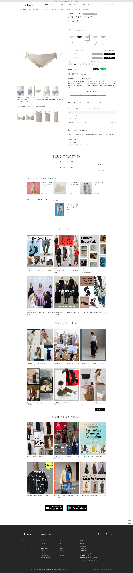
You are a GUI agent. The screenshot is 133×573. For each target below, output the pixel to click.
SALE (70, 4)
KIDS (56, 4)
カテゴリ (84, 4)
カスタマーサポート (84, 550)
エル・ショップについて (85, 553)
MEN (52, 4)
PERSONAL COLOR (45, 555)
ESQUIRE (62, 553)
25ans (61, 548)
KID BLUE (100, 164)
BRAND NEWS (44, 548)
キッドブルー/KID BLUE (34, 9)
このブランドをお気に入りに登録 (90, 13)
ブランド (78, 4)
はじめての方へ (83, 546)
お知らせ (82, 543)
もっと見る (99, 409)
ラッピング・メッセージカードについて (78, 62)
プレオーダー (25, 550)
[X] (102, 534)
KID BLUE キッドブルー (74, 13)
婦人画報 (62, 555)
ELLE (92, 4)
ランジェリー (44, 9)
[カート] (112, 4)
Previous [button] (21, 53)
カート (50, 534)
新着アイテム (25, 543)
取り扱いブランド (26, 546)
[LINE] (107, 534)
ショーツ (61, 9)
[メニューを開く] (20, 4)
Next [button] (60, 53)
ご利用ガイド (83, 548)
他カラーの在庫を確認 (109, 50)
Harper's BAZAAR (64, 546)
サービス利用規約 (31, 569)
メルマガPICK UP (45, 553)
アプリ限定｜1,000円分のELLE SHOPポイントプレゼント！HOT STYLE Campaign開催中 (69, 1)
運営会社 (24, 569)
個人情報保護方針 (41, 569)
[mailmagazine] (111, 534)
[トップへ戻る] (129, 522)
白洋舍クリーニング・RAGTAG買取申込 (89, 557)
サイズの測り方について (75, 122)
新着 (74, 4)
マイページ (43, 534)
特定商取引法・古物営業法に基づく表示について (58, 569)
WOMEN (47, 4)
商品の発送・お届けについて (98, 62)
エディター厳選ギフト (46, 557)
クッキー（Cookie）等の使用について (88, 560)
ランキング (24, 548)
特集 (89, 4)
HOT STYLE (44, 546)
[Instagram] (98, 534)
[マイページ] (109, 4)
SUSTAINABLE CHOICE (85, 555)
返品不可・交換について (75, 64)
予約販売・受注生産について (90, 64)
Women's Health (64, 550)
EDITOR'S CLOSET (45, 550)
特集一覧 (43, 543)
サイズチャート (87, 122)
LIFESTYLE (61, 4)
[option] (41, 60)
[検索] (106, 4)
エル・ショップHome (21, 9)
